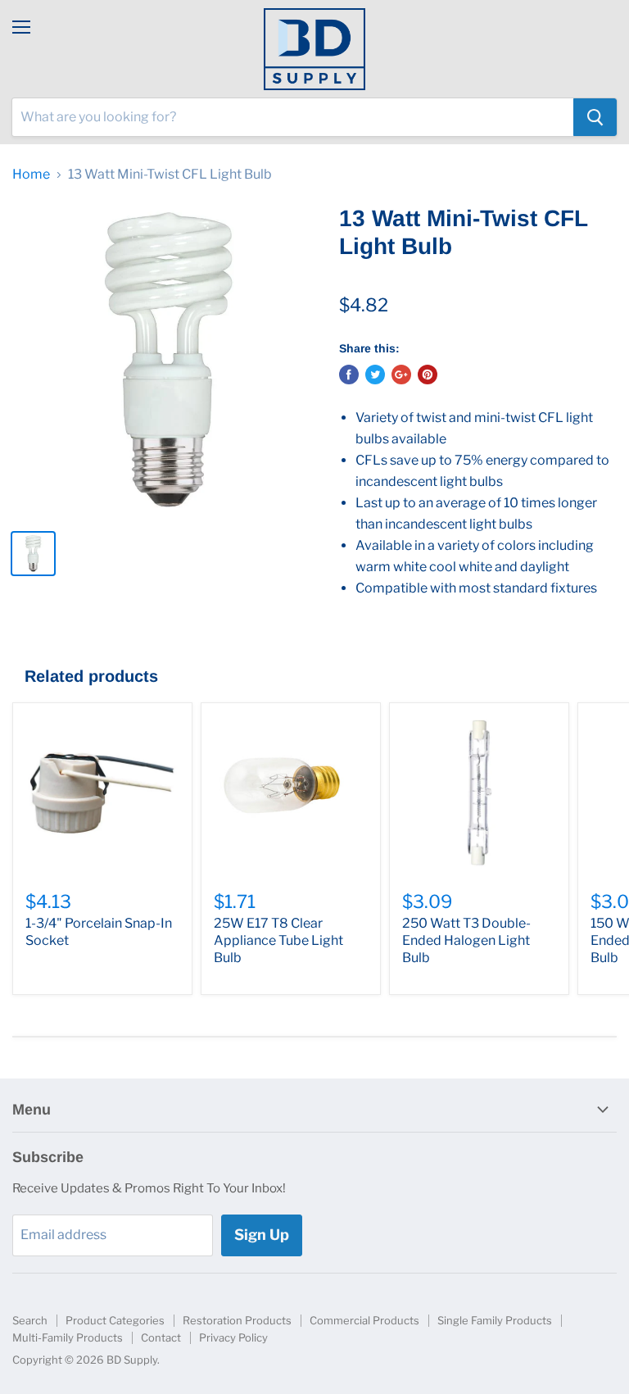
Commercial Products (364, 1320)
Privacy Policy (233, 1337)
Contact (161, 1337)
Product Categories (115, 1320)
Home (31, 174)
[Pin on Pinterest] (427, 374)
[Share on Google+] (401, 374)
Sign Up (261, 1234)
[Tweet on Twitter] (375, 374)
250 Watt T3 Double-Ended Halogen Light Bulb (466, 940)
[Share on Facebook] (349, 374)
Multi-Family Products (67, 1337)
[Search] (595, 117)
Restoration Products (237, 1320)
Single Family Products (494, 1320)
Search (30, 1320)
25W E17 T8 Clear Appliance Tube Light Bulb (278, 940)
